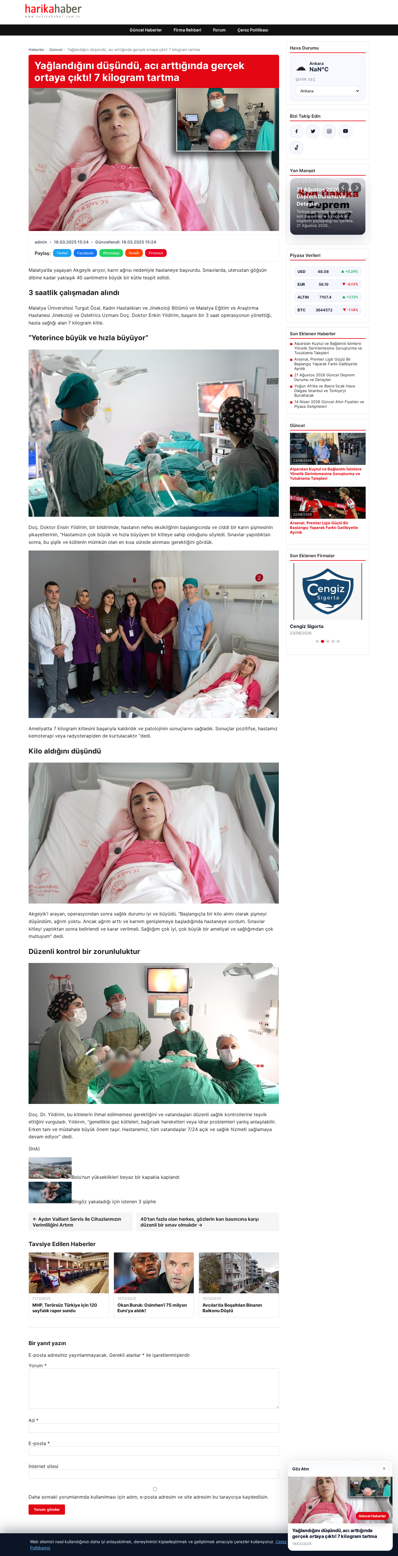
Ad (33, 1420)
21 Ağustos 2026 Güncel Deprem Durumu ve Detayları (324, 377)
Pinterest (156, 253)
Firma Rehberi (187, 29)
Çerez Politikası (252, 29)
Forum (219, 29)
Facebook (85, 253)
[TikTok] (296, 147)
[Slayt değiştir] (317, 641)
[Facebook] (296, 131)
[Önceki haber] (344, 188)
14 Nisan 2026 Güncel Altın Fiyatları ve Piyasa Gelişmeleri (329, 404)
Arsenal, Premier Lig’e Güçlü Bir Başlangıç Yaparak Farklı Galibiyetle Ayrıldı (326, 364)
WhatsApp (111, 253)
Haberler (36, 49)
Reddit (134, 253)
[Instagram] (329, 131)
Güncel (55, 49)
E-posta (39, 1443)
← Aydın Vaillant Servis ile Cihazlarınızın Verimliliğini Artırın (77, 1222)
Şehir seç (305, 79)
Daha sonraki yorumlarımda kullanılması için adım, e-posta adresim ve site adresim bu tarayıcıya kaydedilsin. (148, 1497)
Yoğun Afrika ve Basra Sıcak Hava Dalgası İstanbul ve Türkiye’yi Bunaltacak (324, 391)
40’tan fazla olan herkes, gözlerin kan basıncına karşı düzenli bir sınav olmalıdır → (199, 1222)
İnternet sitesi (43, 1466)
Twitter (62, 253)
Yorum (38, 1365)
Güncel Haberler (146, 29)
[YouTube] (345, 131)
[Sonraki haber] (356, 188)
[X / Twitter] (313, 131)
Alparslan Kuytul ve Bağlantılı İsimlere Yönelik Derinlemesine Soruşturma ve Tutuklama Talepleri (328, 348)
